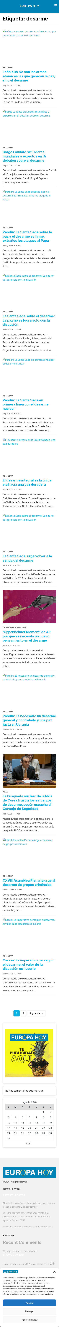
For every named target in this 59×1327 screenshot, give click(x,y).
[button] (54, 1271)
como (19, 1264)
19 (22, 1128)
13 (29, 1122)
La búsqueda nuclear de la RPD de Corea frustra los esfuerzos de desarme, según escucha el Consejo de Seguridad (27, 802)
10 (8, 1122)
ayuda (13, 1263)
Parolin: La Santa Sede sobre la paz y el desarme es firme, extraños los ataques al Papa (27, 236)
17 (8, 1128)
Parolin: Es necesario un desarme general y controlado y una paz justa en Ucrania (29, 720)
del (53, 1263)
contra (40, 1263)
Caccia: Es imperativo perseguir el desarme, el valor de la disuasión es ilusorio (28, 964)
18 (15, 1128)
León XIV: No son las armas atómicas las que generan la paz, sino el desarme (29, 76)
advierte (6, 1264)
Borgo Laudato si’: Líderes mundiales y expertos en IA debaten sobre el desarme (24, 156)
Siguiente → (36, 1013)
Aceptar (29, 1303)
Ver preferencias (29, 1319)
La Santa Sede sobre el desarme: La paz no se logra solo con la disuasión (29, 320)
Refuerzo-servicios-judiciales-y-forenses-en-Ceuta (28, 1226)
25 (15, 1133)
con (25, 1263)
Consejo (32, 1264)
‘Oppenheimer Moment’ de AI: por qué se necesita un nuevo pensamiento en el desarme (27, 636)
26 (22, 1133)
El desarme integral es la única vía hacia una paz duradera (27, 482)
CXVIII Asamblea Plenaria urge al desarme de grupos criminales (29, 882)
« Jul (28, 1143)
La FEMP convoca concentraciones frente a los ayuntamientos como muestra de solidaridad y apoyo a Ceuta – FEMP (26, 1216)
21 (36, 1128)
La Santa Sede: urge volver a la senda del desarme (27, 558)
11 (15, 1122)
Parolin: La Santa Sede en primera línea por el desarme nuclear (26, 404)
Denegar (29, 1311)
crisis (46, 1263)
